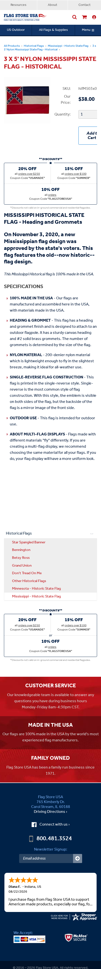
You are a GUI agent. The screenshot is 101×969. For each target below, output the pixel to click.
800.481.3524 (54, 839)
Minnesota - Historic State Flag (36, 588)
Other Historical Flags (29, 581)
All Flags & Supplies (53, 30)
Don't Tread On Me (27, 573)
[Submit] (77, 858)
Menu (86, 30)
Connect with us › (54, 824)
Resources (18, 5)
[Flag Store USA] (25, 17)
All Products (12, 46)
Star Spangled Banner (28, 542)
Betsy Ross (21, 557)
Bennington (21, 550)
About (52, 5)
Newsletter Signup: (50, 849)
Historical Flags (34, 46)
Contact (84, 5)
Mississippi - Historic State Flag (68, 46)
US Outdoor (16, 30)
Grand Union (22, 565)
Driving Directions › (50, 811)
